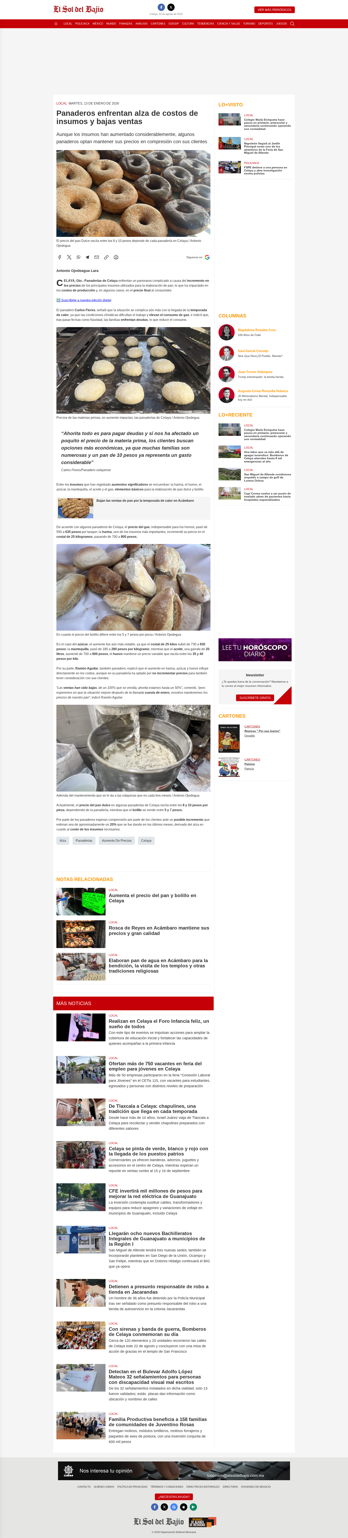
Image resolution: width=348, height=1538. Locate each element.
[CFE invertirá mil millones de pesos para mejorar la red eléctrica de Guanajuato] (81, 1202)
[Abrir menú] (56, 24)
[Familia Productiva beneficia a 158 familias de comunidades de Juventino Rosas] (81, 1430)
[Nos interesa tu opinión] (174, 1470)
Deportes (265, 23)
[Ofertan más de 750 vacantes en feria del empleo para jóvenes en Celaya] (81, 1075)
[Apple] (183, 1507)
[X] (171, 7)
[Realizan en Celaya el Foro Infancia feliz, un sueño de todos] (81, 1032)
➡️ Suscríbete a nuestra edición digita (83, 300)
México (98, 23)
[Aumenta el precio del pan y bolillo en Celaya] (81, 901)
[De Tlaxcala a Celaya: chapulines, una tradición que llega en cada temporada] (81, 1117)
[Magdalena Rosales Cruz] (227, 332)
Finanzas (125, 23)
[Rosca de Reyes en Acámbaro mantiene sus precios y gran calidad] (81, 934)
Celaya (146, 840)
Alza (63, 840)
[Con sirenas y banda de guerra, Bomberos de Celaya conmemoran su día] (81, 1340)
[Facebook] (161, 7)
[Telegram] (87, 257)
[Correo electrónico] (96, 257)
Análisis (142, 23)
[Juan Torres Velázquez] (227, 374)
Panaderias (84, 840)
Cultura (188, 23)
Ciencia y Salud (228, 23)
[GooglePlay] (193, 1507)
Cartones (158, 23)
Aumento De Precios (117, 840)
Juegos (281, 23)
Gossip (174, 23)
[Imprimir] (116, 257)
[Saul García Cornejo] (227, 353)
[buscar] (292, 23)
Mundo (111, 23)
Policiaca (82, 23)
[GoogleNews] (174, 1507)
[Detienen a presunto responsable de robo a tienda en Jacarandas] (81, 1298)
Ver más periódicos (274, 9)
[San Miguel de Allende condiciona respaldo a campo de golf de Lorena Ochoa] (230, 475)
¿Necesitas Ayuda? (174, 1497)
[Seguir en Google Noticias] (207, 257)
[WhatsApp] (78, 257)
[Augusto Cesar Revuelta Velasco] (227, 395)
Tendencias (205, 23)
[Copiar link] (106, 257)
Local (68, 23)
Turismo (249, 23)
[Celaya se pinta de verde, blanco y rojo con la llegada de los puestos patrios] (81, 1160)
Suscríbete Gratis (255, 698)
